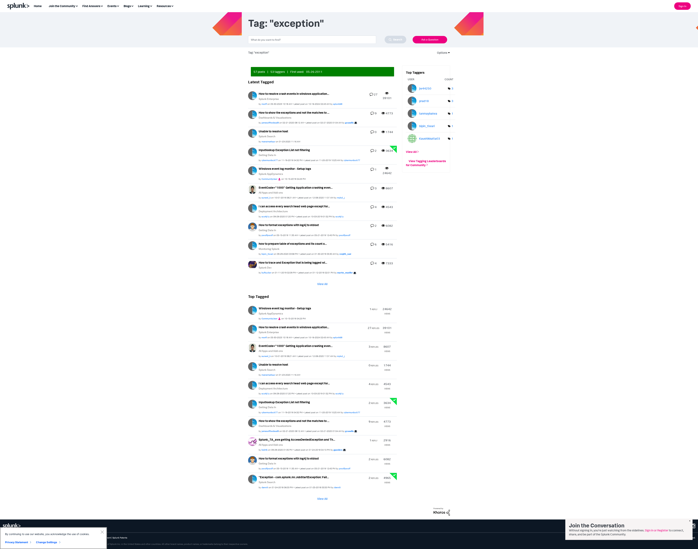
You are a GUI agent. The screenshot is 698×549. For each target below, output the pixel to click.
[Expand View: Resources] (172, 5)
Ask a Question (429, 39)
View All (322, 284)
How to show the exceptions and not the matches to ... (294, 112)
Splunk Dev (265, 267)
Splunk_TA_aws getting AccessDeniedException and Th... (297, 439)
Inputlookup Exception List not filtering (284, 150)
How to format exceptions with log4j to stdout (289, 225)
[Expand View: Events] (118, 5)
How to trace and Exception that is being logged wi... (293, 262)
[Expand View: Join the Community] (77, 5)
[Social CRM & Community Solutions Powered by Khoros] (442, 511)
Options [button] (441, 52)
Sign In (682, 6)
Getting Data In (267, 154)
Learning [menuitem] (144, 6)
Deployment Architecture (273, 211)
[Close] (102, 532)
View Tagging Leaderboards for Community (426, 163)
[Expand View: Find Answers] (102, 5)
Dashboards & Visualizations (275, 117)
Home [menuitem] (38, 6)
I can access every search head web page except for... (294, 206)
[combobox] (327, 39)
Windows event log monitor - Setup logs (285, 168)
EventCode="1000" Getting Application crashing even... (296, 187)
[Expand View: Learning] (151, 5)
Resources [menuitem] (164, 6)
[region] (53, 538)
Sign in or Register (656, 530)
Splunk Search (267, 136)
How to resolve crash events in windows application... (294, 93)
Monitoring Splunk (269, 248)
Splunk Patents (120, 537)
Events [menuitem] (112, 6)
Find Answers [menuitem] (91, 6)
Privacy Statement (16, 542)
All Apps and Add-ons (271, 192)
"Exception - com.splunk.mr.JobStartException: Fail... (294, 477)
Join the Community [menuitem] (62, 6)
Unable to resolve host (273, 131)
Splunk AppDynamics (271, 173)
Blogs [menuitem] (127, 6)
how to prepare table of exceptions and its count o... (293, 243)
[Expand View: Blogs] (132, 5)
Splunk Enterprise (269, 98)
